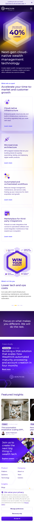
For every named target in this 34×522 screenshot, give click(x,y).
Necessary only (17, 514)
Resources (4, 489)
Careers (20, 473)
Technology (5, 473)
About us (21, 466)
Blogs (3, 482)
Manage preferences (17, 509)
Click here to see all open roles (14, 3)
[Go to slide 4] (21, 300)
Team (19, 470)
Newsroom (5, 486)
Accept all (17, 519)
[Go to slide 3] (18, 300)
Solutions (4, 470)
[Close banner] (32, 2)
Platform (4, 466)
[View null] (9, 250)
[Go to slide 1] (13, 300)
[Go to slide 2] (15, 300)
